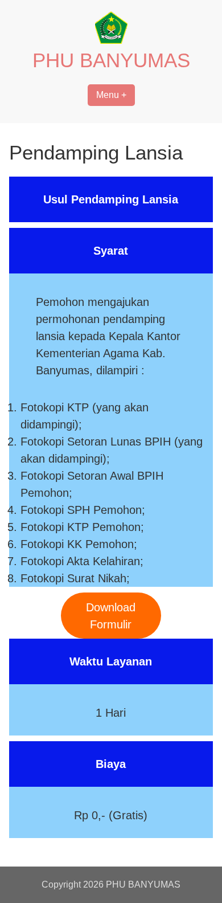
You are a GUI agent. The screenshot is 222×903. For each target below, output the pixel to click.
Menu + (111, 95)
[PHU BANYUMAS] (111, 41)
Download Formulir (110, 616)
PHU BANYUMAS (111, 60)
